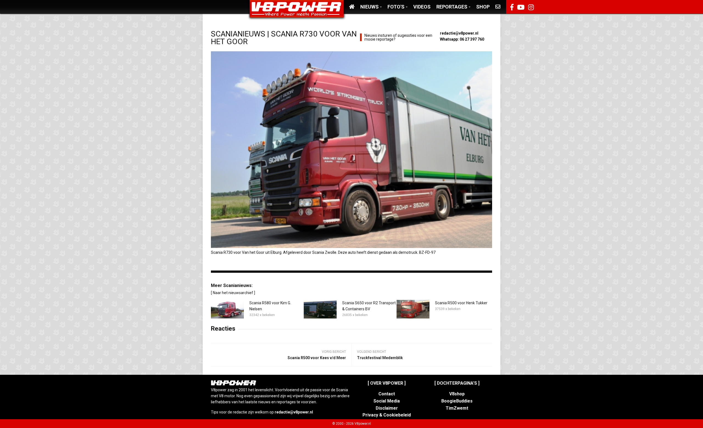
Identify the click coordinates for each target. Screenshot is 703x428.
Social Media (386, 401)
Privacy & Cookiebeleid (386, 415)
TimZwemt (457, 408)
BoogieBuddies (457, 401)
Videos (422, 7)
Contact (386, 393)
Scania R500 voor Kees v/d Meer (317, 358)
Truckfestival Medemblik (380, 358)
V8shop (457, 393)
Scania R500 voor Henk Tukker (461, 303)
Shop (483, 7)
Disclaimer (387, 408)
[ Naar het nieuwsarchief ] (233, 293)
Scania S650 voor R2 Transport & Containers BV (369, 306)
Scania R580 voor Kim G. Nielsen (270, 306)
